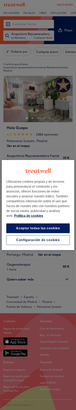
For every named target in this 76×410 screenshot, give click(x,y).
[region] (38, 205)
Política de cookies (28, 216)
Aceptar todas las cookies (38, 228)
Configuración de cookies (38, 240)
